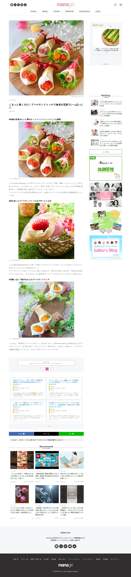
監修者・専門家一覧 (35, 559)
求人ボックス (21, 397)
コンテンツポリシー (87, 559)
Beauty (45, 11)
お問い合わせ (62, 559)
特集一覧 (16, 559)
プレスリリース (114, 559)
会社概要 (105, 559)
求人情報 (46, 559)
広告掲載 (53, 559)
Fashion (34, 11)
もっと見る (106, 152)
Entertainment (85, 11)
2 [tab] (104, 64)
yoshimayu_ (78, 96)
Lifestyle (57, 11)
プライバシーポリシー (74, 559)
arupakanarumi (16, 260)
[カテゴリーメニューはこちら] (121, 5)
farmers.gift (15, 338)
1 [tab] (103, 64)
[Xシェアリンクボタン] (61, 546)
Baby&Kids (70, 11)
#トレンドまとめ (47, 426)
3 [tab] (106, 64)
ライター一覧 (24, 559)
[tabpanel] (106, 41)
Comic (98, 11)
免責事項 (98, 559)
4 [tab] (108, 64)
